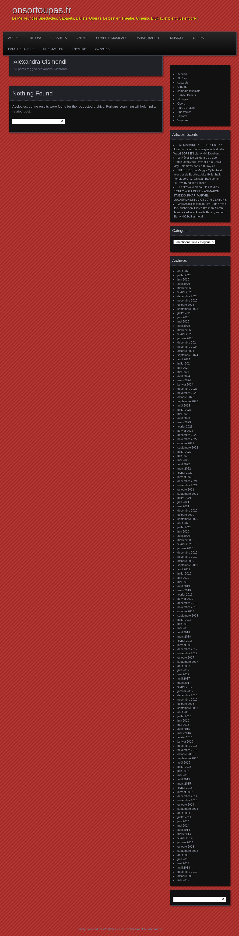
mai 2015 (183, 775)
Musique (177, 38)
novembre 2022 (187, 439)
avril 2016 (183, 729)
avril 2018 (183, 632)
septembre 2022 (187, 447)
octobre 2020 (185, 514)
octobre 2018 (185, 611)
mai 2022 (183, 460)
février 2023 (185, 426)
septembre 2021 (187, 493)
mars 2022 (184, 468)
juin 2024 (183, 367)
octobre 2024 (185, 351)
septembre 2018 (187, 615)
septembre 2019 (187, 565)
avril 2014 (183, 829)
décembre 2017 (187, 649)
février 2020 (185, 544)
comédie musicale (111, 38)
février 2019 (185, 594)
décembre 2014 (187, 796)
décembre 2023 (187, 388)
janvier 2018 (185, 645)
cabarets (58, 38)
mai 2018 (183, 628)
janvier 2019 (185, 598)
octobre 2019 (185, 561)
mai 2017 (183, 674)
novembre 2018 (187, 607)
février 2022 (185, 472)
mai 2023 (183, 414)
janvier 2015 (185, 792)
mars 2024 (184, 380)
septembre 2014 (187, 808)
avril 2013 (183, 867)
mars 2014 (184, 834)
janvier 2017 (185, 691)
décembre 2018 (187, 603)
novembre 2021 (187, 485)
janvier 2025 (185, 338)
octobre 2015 (185, 754)
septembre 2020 (187, 519)
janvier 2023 (185, 430)
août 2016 (183, 712)
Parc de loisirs (21, 49)
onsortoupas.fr (41, 10)
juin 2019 (183, 577)
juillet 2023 (184, 409)
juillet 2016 (184, 716)
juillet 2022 (184, 451)
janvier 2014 (185, 842)
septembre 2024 (187, 355)
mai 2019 (183, 582)
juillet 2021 (184, 498)
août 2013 (183, 855)
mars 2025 (184, 330)
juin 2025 (183, 317)
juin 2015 (183, 771)
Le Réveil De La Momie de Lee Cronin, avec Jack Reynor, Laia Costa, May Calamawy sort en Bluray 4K (197, 162)
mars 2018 (184, 636)
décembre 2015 (187, 745)
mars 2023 (184, 422)
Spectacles (53, 49)
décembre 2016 (187, 695)
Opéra (198, 38)
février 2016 (185, 737)
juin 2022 (183, 456)
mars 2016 (184, 733)
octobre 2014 (185, 804)
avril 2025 (183, 325)
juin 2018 (183, 624)
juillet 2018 (184, 619)
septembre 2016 (187, 708)
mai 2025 (183, 321)
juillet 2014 (184, 817)
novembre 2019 (187, 556)
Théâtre (79, 49)
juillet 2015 (184, 766)
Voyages (102, 49)
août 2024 (183, 359)
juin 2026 (183, 279)
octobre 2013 (185, 846)
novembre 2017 (187, 653)
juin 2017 (183, 670)
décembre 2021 (187, 481)
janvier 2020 (185, 548)
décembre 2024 (187, 342)
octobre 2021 (185, 489)
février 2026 (185, 292)
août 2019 (183, 569)
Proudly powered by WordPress (96, 929)
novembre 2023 (187, 393)
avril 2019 (183, 586)
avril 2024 (183, 376)
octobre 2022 (185, 443)
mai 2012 (183, 880)
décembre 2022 (187, 435)
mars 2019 (184, 590)
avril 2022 (183, 464)
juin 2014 (183, 821)
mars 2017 (184, 682)
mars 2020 (184, 540)
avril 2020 (183, 535)
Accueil (14, 38)
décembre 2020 (187, 510)
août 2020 (183, 523)
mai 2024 (183, 372)
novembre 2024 (187, 346)
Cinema (82, 38)
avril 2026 (183, 283)
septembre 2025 (187, 309)
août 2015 (183, 762)
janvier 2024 (185, 384)
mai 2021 (183, 506)
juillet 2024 (184, 363)
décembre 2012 (187, 871)
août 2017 (183, 666)
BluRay (36, 38)
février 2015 (185, 787)
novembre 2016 (187, 699)
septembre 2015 (187, 758)
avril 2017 (183, 678)
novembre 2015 (187, 750)
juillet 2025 (184, 313)
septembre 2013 (187, 850)
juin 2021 (183, 502)
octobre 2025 (185, 304)
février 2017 (185, 687)
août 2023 (183, 405)
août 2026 (183, 271)
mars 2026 (184, 288)
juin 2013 (183, 859)
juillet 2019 (184, 573)
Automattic (155, 929)
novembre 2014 (187, 800)
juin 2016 (183, 720)
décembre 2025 (187, 296)
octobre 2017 (185, 657)
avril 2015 (183, 779)
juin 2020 (183, 531)
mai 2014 (183, 825)
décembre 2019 (187, 552)
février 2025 (185, 334)
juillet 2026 (184, 275)
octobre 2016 (185, 703)
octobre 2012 (185, 876)
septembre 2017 (187, 661)
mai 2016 (183, 724)
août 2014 (183, 813)
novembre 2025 (187, 300)
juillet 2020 (184, 527)
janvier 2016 (185, 741)
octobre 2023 (185, 397)
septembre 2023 (187, 401)
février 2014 (185, 838)
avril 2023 (183, 418)
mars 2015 (184, 783)
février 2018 (185, 640)
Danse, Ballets (149, 38)
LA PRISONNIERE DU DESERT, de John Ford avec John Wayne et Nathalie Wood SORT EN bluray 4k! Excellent (198, 149)
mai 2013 (183, 863)
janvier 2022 (185, 477)
